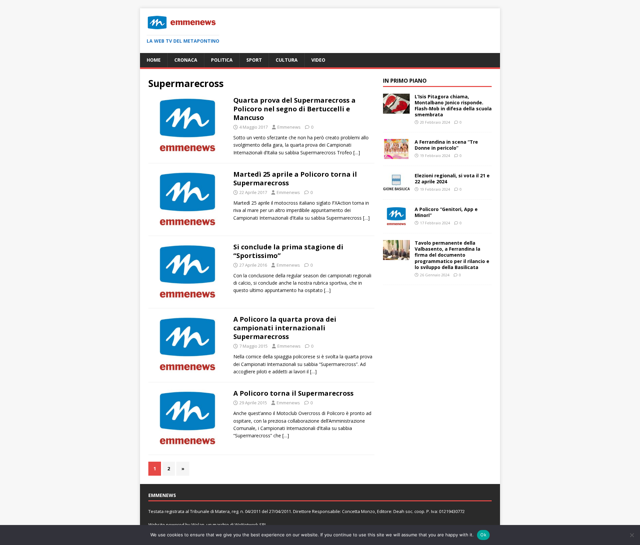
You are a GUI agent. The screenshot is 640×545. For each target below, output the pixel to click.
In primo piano (405, 80)
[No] (631, 535)
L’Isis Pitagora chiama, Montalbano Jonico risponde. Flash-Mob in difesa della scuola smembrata (453, 105)
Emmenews (289, 127)
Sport (254, 60)
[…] (356, 152)
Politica (222, 60)
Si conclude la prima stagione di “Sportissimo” (288, 251)
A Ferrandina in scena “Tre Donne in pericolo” (446, 145)
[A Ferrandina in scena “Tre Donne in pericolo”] (396, 155)
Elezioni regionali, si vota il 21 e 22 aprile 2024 (452, 178)
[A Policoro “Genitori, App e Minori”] (396, 222)
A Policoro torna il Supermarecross (293, 393)
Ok (483, 534)
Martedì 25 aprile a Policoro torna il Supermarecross (295, 178)
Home (154, 60)
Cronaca (185, 60)
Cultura (287, 60)
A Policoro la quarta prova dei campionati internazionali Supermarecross (284, 328)
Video (318, 60)
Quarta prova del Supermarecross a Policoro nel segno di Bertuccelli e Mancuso (294, 109)
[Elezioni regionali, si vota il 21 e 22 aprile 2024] (396, 189)
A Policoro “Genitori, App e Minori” (446, 212)
